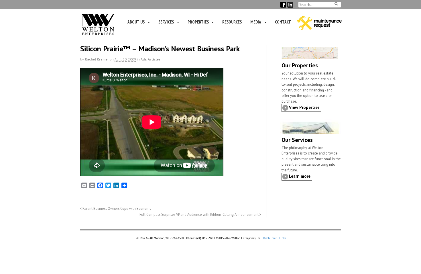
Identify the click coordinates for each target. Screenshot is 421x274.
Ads (143, 59)
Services (166, 22)
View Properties (304, 107)
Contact (283, 22)
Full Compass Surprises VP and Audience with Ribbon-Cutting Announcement (199, 214)
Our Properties (300, 65)
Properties (198, 22)
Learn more (299, 176)
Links (282, 238)
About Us (136, 22)
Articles (154, 59)
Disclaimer (270, 238)
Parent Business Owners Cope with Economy (116, 208)
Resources (232, 22)
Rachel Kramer (97, 59)
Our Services (297, 140)
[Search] (336, 3)
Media (255, 22)
